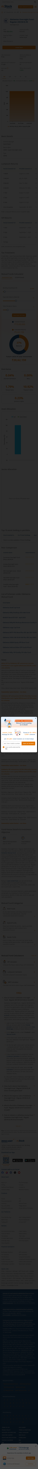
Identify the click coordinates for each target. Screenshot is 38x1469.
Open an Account (28, 743)
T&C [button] (6, 748)
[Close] (35, 718)
